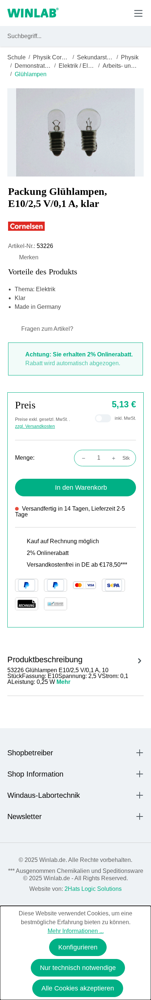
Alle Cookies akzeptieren (77, 988)
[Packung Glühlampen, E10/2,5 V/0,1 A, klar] (75, 132)
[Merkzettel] (104, 13)
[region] (75, 132)
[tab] (75, 669)
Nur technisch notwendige (78, 967)
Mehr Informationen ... (76, 931)
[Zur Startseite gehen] (33, 13)
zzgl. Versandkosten (35, 426)
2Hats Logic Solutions (93, 889)
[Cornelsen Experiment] (75, 226)
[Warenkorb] (121, 13)
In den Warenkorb (81, 487)
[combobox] (68, 36)
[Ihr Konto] (87, 13)
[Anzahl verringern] (81, 458)
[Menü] (138, 13)
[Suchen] (137, 36)
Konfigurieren (77, 947)
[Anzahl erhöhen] (116, 458)
